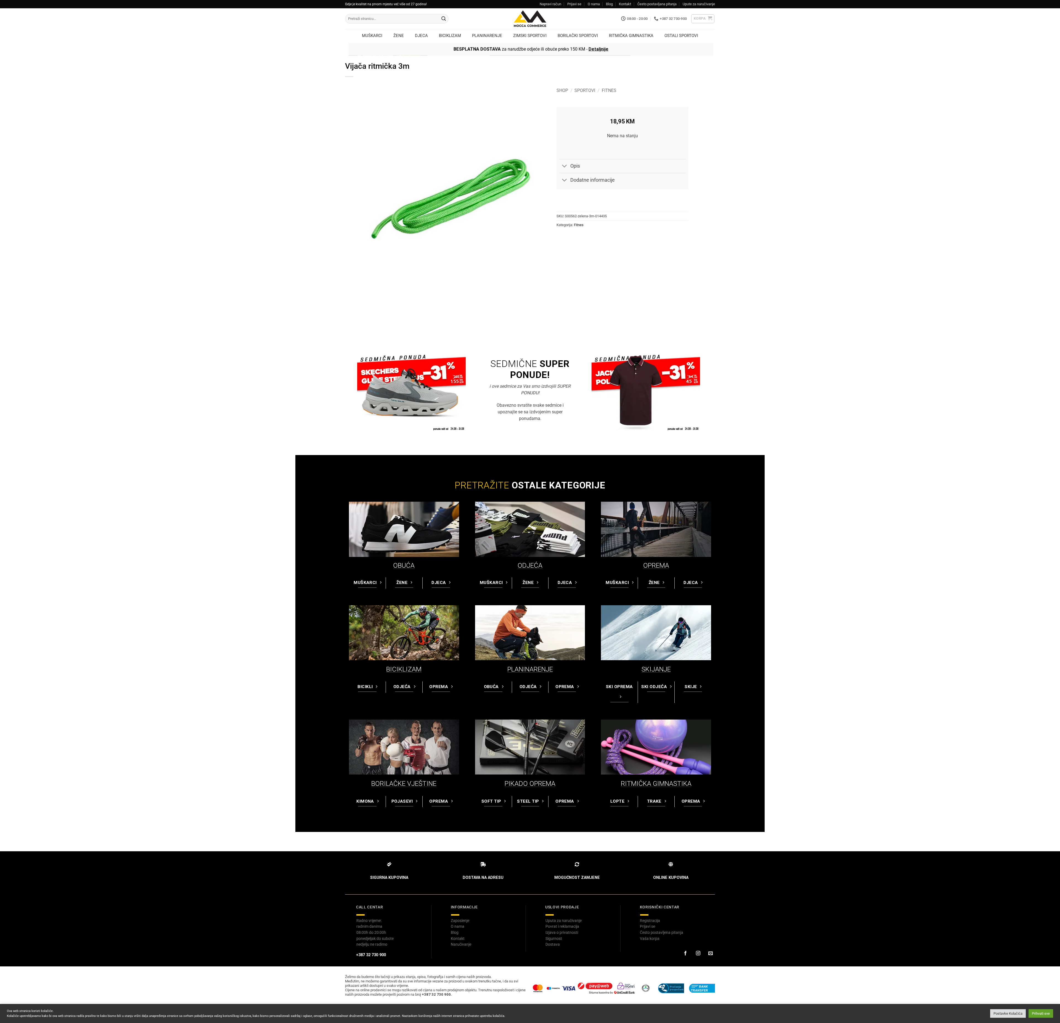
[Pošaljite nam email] (710, 953)
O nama (594, 4)
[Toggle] (564, 167)
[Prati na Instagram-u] (698, 953)
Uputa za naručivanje (563, 920)
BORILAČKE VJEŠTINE (403, 783)
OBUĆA (404, 565)
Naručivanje (461, 944)
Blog (609, 4)
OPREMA (656, 565)
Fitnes (609, 90)
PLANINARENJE (530, 669)
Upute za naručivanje (699, 4)
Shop (562, 90)
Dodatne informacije (592, 180)
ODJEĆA (530, 565)
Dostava (552, 944)
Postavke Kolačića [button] (1007, 1013)
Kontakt (625, 4)
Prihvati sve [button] (1041, 1013)
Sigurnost (553, 938)
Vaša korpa (649, 938)
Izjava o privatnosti (561, 932)
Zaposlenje (460, 920)
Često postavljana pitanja (657, 4)
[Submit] (443, 18)
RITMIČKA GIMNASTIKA (656, 783)
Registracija (650, 920)
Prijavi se (574, 4)
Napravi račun (550, 4)
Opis (575, 166)
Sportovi (584, 90)
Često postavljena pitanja (661, 932)
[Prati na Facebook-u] (685, 953)
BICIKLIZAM (404, 669)
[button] (703, 18)
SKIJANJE (656, 669)
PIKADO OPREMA (530, 783)
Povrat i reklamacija (562, 926)
